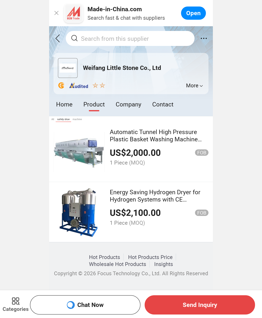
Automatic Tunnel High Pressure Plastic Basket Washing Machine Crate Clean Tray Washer (154, 139)
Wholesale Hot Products (117, 264)
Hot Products (104, 257)
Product (94, 104)
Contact (162, 104)
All (52, 119)
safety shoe (63, 119)
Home (64, 104)
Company (128, 104)
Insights (163, 264)
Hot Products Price (150, 257)
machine (77, 119)
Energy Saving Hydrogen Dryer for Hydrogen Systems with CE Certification (155, 199)
